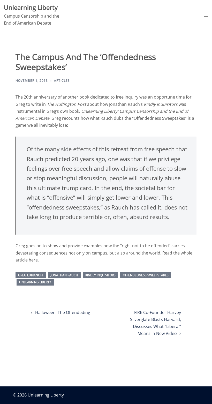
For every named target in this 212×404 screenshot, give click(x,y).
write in (58, 104)
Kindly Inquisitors (161, 104)
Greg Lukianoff (30, 275)
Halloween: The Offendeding (62, 312)
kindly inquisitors (100, 275)
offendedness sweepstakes (146, 275)
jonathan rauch (64, 275)
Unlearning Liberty (31, 7)
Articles (62, 80)
